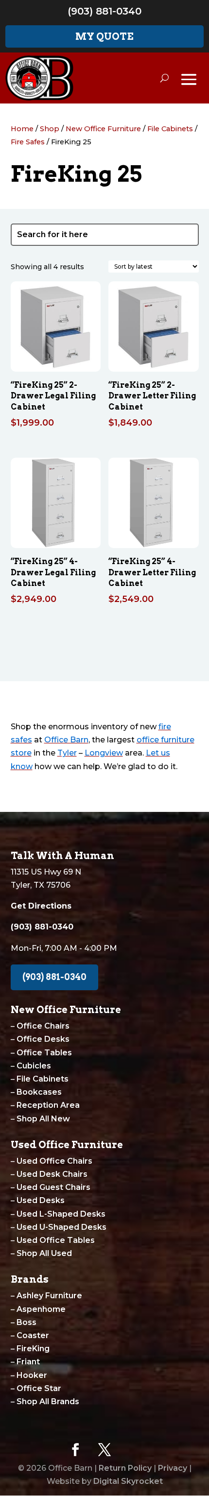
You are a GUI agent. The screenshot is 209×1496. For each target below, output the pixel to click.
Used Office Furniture (67, 1145)
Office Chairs (43, 1026)
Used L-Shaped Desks (61, 1214)
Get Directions (41, 906)
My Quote (104, 36)
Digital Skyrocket (128, 1481)
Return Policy (125, 1468)
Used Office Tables (56, 1240)
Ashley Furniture (49, 1295)
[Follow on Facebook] (75, 1449)
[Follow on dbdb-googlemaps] (133, 1449)
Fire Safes (28, 142)
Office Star (39, 1388)
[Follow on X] (104, 1449)
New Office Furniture (103, 128)
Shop (49, 128)
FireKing (33, 1348)
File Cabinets (170, 128)
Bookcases (39, 1092)
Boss (26, 1322)
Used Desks (41, 1200)
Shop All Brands (48, 1401)
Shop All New (43, 1118)
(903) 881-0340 (104, 11)
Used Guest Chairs (53, 1187)
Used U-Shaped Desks (61, 1227)
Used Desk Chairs (52, 1174)
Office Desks (43, 1039)
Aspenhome (41, 1309)
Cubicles (34, 1065)
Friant (28, 1361)
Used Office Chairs (54, 1161)
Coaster (33, 1335)
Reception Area (48, 1105)
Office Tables (44, 1052)
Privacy (172, 1468)
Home (22, 128)
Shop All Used (44, 1253)
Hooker (32, 1375)
